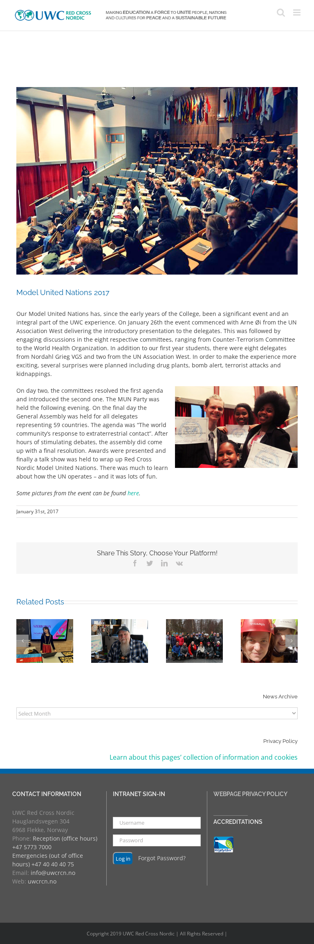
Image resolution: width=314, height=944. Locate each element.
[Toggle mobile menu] (297, 12)
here (133, 493)
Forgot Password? (162, 858)
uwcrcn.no (42, 881)
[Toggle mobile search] (281, 12)
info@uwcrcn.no (53, 873)
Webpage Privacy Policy (250, 794)
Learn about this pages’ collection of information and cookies (204, 757)
